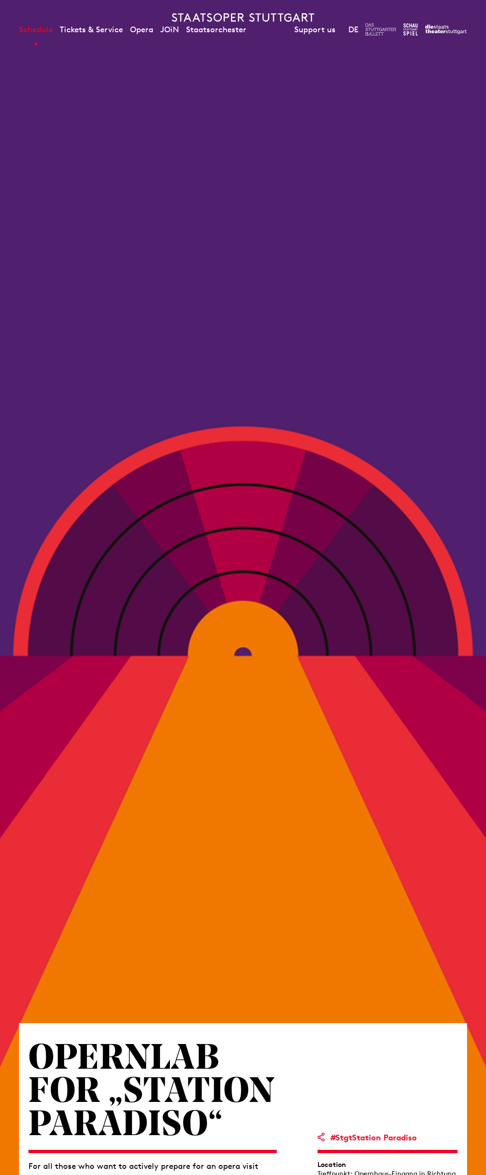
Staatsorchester (216, 29)
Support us (315, 29)
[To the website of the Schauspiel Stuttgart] (410, 29)
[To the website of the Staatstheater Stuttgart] (446, 29)
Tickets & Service (91, 29)
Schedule (36, 29)
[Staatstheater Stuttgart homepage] (243, 17)
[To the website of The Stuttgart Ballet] (380, 29)
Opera (141, 29)
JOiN (169, 29)
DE (353, 29)
